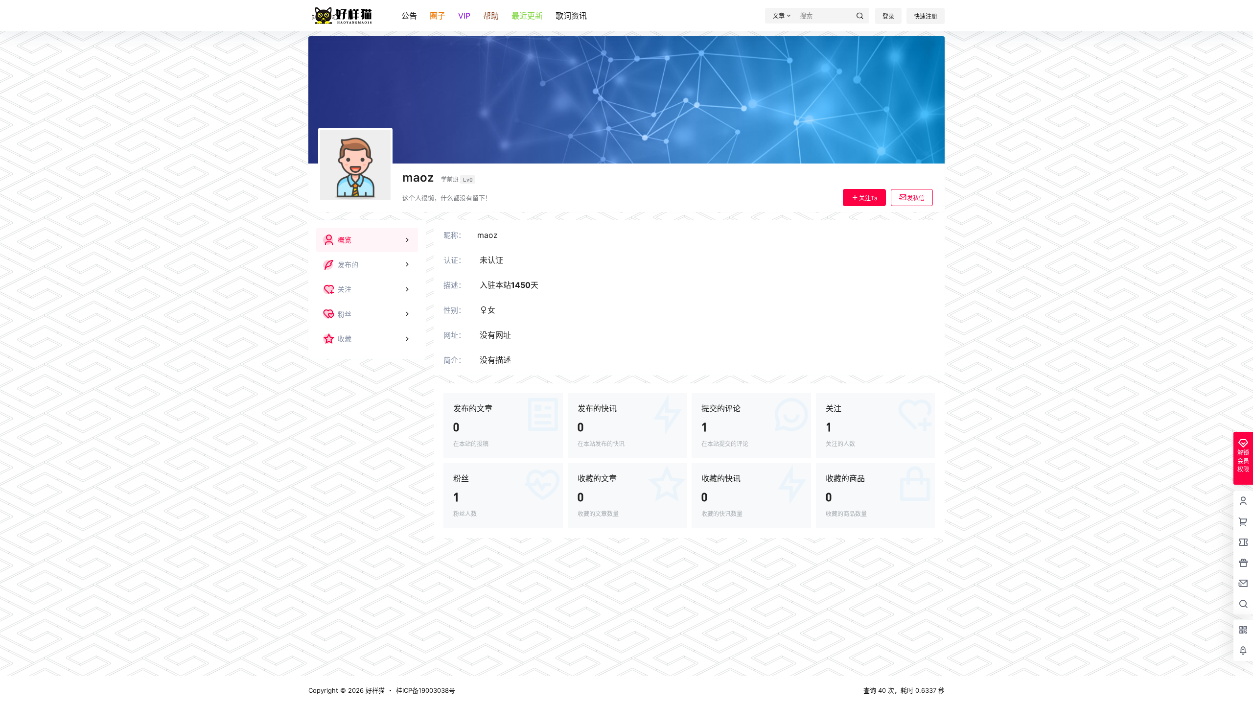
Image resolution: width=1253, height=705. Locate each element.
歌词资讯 (571, 16)
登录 (888, 16)
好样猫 (374, 690)
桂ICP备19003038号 (425, 690)
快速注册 (925, 16)
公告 (409, 16)
